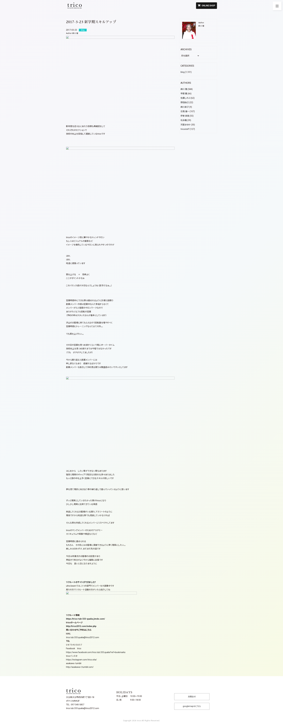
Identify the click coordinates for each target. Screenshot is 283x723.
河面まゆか (186, 124)
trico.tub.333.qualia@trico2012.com (82, 637)
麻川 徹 (75, 33)
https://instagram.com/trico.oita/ (81, 659)
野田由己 (185, 102)
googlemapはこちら (192, 706)
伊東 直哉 (185, 116)
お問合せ (192, 696)
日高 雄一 (185, 111)
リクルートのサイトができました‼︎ (81, 582)
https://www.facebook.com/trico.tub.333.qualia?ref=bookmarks (95, 652)
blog (183, 72)
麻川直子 (185, 107)
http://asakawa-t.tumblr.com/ (80, 667)
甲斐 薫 (184, 93)
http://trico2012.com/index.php (81, 626)
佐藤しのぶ (185, 98)
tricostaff (185, 129)
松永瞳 (184, 120)
